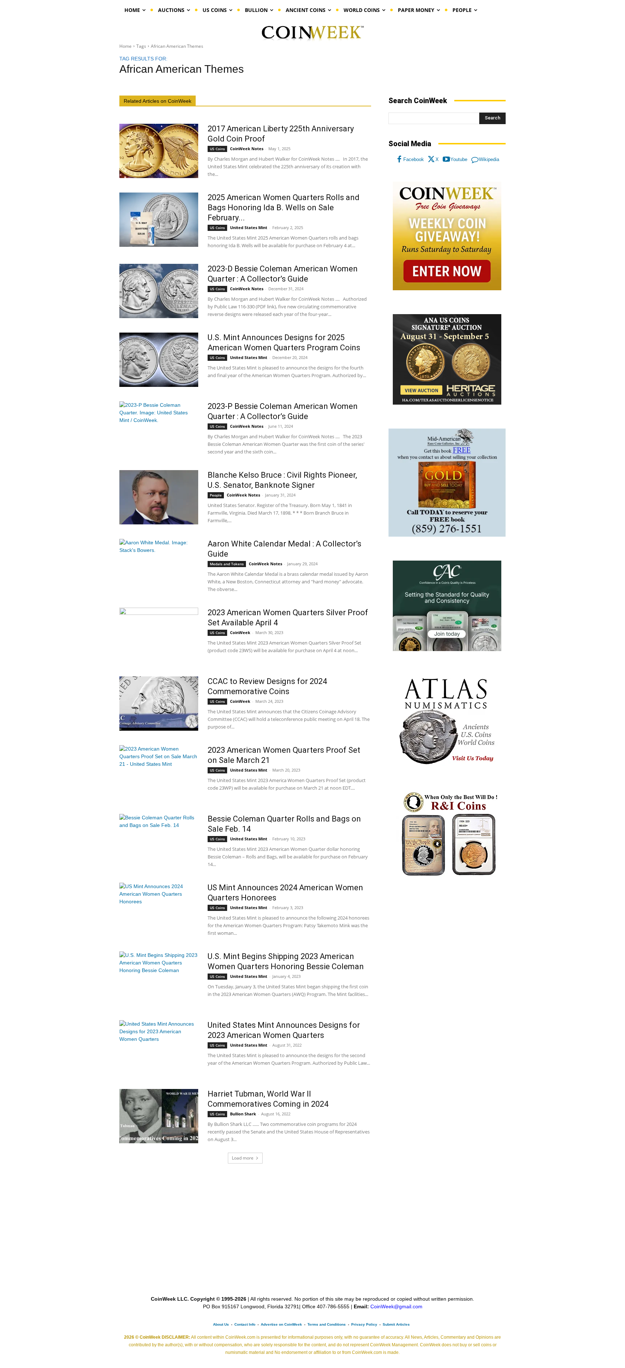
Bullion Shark (243, 1113)
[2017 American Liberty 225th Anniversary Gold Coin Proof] (158, 151)
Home (125, 46)
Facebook (413, 159)
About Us (221, 1324)
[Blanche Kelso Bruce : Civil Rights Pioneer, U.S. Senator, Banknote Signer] (158, 497)
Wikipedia (489, 159)
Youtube (458, 159)
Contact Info (244, 1324)
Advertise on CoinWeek (281, 1324)
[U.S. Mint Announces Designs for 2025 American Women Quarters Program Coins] (158, 360)
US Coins (217, 148)
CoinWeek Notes (246, 148)
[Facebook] (399, 160)
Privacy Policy (364, 1324)
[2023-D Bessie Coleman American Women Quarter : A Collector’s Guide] (158, 291)
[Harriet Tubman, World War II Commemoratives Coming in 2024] (158, 1116)
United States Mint (248, 227)
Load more (243, 1158)
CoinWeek (240, 632)
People (216, 495)
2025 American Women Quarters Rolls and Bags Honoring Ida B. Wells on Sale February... (284, 207)
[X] (431, 160)
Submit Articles (396, 1324)
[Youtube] (446, 160)
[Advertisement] (447, 945)
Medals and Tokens (227, 563)
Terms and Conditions (326, 1324)
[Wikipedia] (475, 160)
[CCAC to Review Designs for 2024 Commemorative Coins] (158, 703)
